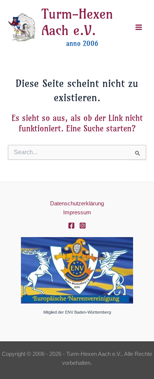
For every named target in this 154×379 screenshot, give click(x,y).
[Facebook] (71, 225)
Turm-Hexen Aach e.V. (77, 22)
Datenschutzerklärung (77, 203)
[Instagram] (82, 225)
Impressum (77, 212)
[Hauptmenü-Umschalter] (139, 27)
